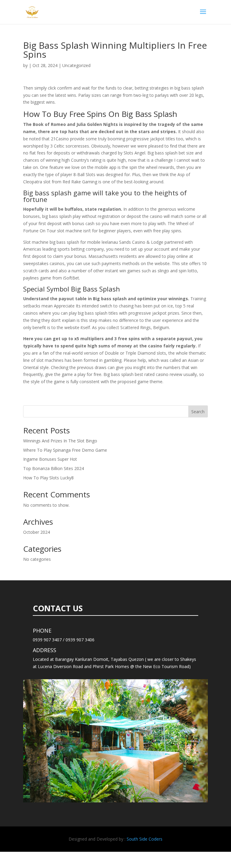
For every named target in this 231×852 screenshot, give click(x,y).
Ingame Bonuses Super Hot (50, 459)
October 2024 (36, 532)
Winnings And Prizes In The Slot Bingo (60, 441)
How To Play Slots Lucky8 (48, 478)
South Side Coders (144, 839)
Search (198, 411)
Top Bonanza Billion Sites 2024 (53, 468)
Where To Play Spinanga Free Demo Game (65, 450)
